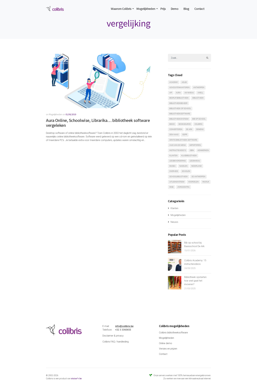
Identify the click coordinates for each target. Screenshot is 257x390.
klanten (173, 156)
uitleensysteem (176, 182)
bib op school (199, 119)
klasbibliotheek (189, 156)
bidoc (172, 124)
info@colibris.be (124, 326)
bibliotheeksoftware (179, 114)
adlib (184, 82)
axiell (200, 93)
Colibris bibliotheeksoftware (173, 332)
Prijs (163, 9)
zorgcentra (183, 187)
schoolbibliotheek (178, 177)
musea (172, 166)
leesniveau (195, 161)
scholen (186, 171)
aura (178, 93)
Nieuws (174, 222)
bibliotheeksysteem (178, 119)
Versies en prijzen (168, 348)
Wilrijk (205, 182)
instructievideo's (177, 150)
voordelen (193, 182)
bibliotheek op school (180, 108)
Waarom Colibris (121, 9)
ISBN (192, 150)
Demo (174, 9)
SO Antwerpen (198, 177)
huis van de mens (177, 145)
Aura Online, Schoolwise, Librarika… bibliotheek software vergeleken (98, 122)
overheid (173, 171)
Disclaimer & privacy (113, 335)
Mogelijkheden (145, 9)
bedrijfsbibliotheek (179, 98)
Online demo (165, 343)
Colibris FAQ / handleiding (115, 341)
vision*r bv (76, 378)
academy (173, 82)
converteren (175, 129)
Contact (199, 9)
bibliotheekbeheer (178, 103)
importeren (195, 145)
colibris (198, 124)
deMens (199, 129)
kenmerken (203, 150)
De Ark (189, 129)
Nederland (196, 166)
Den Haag (173, 135)
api (170, 93)
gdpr (184, 135)
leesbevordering (177, 161)
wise (171, 187)
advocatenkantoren (179, 87)
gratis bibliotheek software (183, 140)
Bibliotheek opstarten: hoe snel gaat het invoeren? (195, 281)
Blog (186, 9)
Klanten (174, 208)
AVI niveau (189, 93)
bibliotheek (198, 98)
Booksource (185, 124)
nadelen (183, 166)
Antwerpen (198, 87)
